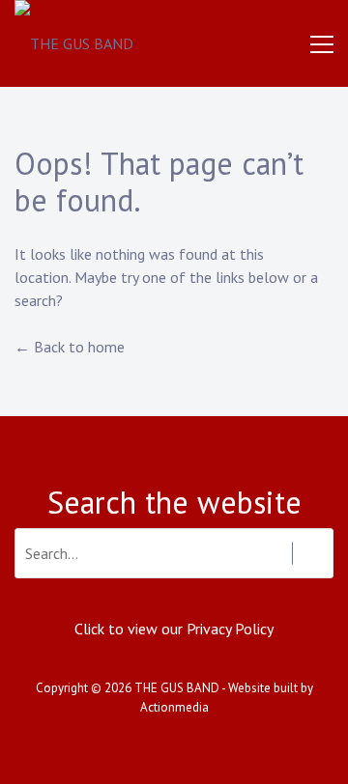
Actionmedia (174, 707)
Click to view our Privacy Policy (174, 628)
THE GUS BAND (176, 688)
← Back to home (69, 346)
